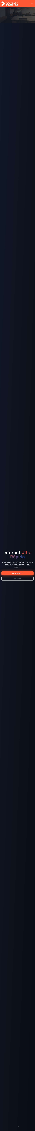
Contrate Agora (16, 573)
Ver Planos (17, 578)
